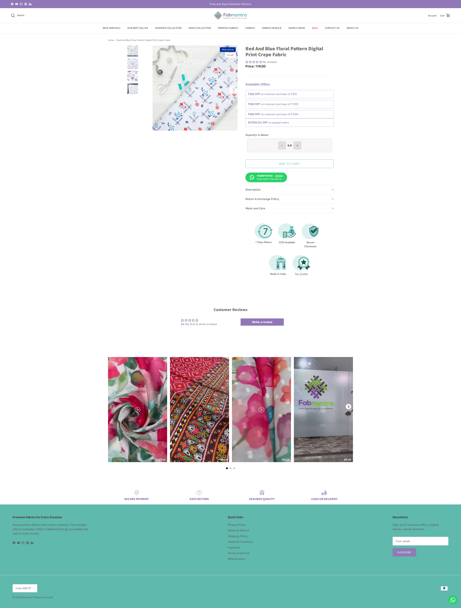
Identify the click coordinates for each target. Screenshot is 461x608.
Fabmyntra (26, 597)
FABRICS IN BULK (271, 28)
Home (111, 40)
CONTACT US (332, 28)
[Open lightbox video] (137, 409)
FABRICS (250, 28)
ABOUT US (352, 28)
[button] (254, 62)
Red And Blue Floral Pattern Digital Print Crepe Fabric (143, 40)
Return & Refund (238, 530)
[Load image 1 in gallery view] (195, 88)
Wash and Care (255, 208)
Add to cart (289, 164)
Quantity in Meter (257, 135)
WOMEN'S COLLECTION (168, 28)
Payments (234, 547)
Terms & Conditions (240, 541)
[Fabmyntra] (230, 15)
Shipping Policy (238, 536)
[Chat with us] (452, 599)
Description (253, 189)
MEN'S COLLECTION (200, 28)
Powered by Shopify (43, 597)
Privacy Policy (237, 525)
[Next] (348, 406)
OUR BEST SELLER (137, 28)
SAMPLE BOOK (296, 28)
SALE (315, 28)
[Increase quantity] (297, 145)
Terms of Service (239, 553)
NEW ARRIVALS (111, 28)
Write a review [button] (262, 322)
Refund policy (236, 559)
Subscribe (404, 552)
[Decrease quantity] (282, 145)
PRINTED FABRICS (228, 28)
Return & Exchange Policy (262, 199)
